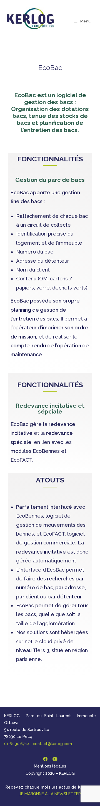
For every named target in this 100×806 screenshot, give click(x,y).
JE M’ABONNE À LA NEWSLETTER (50, 794)
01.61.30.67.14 (17, 744)
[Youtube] (55, 759)
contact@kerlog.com (52, 744)
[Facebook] (45, 759)
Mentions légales (50, 766)
